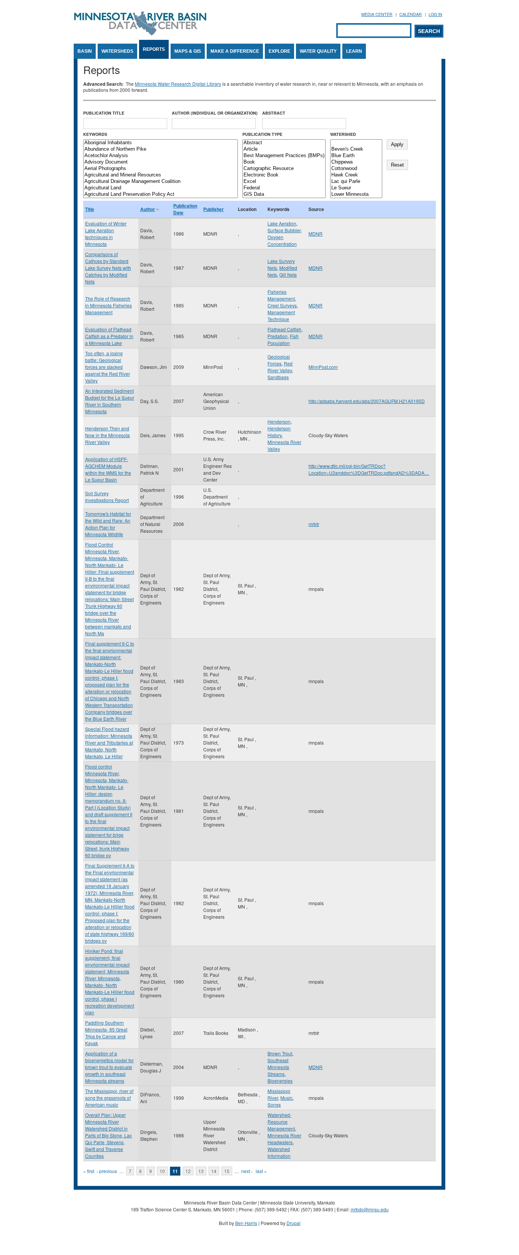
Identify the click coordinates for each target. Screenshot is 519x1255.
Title (89, 209)
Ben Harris (246, 1223)
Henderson (279, 421)
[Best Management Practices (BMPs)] (284, 156)
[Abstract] (284, 143)
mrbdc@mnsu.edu (370, 1209)
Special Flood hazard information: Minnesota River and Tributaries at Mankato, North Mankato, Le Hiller (109, 742)
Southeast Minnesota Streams (278, 1067)
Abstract (273, 113)
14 (214, 1171)
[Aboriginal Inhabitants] (160, 143)
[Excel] (284, 181)
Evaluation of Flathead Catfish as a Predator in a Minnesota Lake (109, 336)
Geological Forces (278, 360)
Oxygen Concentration (282, 240)
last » (261, 1171)
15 (226, 1171)
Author (147, 209)
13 (201, 1171)
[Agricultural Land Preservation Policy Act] (160, 194)
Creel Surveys (282, 305)
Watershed (343, 134)
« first (88, 1171)
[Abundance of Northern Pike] (160, 149)
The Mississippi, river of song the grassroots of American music (109, 1098)
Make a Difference (234, 51)
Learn (354, 51)
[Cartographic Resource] (284, 168)
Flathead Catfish (284, 329)
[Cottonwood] (356, 168)
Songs (274, 1104)
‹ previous (107, 1171)
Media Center (376, 14)
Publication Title (103, 113)
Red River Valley (280, 366)
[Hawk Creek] (356, 175)
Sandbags (278, 377)
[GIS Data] (284, 194)
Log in (435, 14)
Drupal (293, 1223)
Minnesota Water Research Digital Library (178, 83)
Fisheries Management (281, 295)
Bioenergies (280, 1080)
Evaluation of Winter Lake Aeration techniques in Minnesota (106, 233)
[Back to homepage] (140, 33)
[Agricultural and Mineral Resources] (160, 175)
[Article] (284, 149)
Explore (279, 51)
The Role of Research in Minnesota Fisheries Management (108, 305)
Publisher (213, 209)
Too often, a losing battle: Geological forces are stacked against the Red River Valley (107, 367)
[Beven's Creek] (356, 149)
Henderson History (279, 431)
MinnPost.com (323, 367)
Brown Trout (279, 1053)
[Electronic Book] (284, 175)
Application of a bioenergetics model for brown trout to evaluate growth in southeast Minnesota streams (109, 1067)
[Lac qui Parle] (356, 181)
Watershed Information (279, 1152)
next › (247, 1171)
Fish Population (283, 339)
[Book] (284, 162)
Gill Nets (288, 274)
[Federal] (284, 188)
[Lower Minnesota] (356, 194)
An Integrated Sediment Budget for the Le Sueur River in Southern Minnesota (109, 400)
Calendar (410, 14)
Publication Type (262, 134)
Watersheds (117, 51)
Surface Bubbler (284, 230)
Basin (85, 51)
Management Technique (281, 315)
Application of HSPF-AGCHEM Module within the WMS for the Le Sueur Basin (108, 469)
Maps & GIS (187, 51)
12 (188, 1171)
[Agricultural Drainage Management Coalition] (160, 181)
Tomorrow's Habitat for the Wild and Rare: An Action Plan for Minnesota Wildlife (108, 523)
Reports (154, 49)
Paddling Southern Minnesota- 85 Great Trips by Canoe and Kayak (106, 1032)
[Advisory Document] (160, 162)
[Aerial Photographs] (160, 168)
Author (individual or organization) (215, 113)
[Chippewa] (356, 162)
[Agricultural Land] (160, 188)
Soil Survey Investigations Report (107, 496)
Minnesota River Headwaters (284, 1138)
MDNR (316, 233)
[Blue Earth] (356, 156)
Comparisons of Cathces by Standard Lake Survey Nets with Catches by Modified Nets (108, 268)
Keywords (95, 134)
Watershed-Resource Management (281, 1122)
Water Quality (318, 51)
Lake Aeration (281, 223)
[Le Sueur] (356, 188)
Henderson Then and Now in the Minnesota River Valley (107, 435)
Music (286, 1097)
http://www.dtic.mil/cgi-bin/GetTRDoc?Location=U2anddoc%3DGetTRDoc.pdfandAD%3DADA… (369, 469)
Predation (277, 336)
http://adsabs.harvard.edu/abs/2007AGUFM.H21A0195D (367, 401)
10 (162, 1171)
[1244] (356, 143)
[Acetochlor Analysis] (160, 156)
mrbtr (314, 524)
